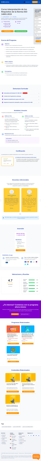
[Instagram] (31, 436)
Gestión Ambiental (6, 16)
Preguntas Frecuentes (4, 443)
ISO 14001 (14, 16)
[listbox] (17, 427)
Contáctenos (21, 439)
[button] (20, 93)
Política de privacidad (28, 453)
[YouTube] (34, 436)
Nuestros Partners (22, 440)
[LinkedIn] (39, 436)
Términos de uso (21, 453)
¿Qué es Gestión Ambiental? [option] (6, 426)
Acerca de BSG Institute (22, 437)
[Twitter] (36, 436)
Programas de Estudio (4, 439)
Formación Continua (4, 436)
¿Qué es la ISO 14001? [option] (17, 426)
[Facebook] (28, 436)
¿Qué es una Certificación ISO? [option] (28, 426)
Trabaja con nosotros (21, 443)
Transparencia (4, 440)
